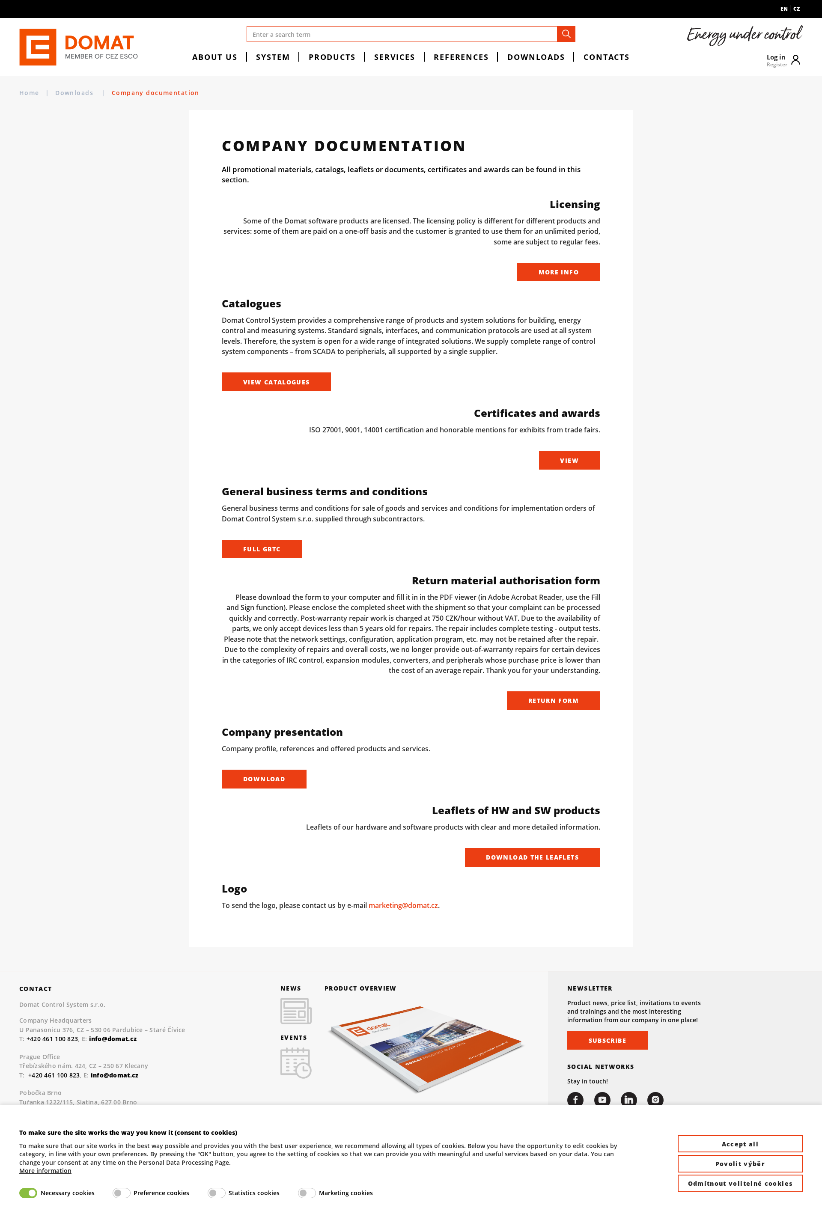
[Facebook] (575, 1100)
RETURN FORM (553, 700)
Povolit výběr (740, 1164)
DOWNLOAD (264, 779)
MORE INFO (559, 272)
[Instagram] (655, 1100)
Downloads (536, 56)
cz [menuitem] (796, 8)
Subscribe (607, 1040)
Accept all (740, 1144)
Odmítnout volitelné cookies (740, 1183)
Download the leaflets (532, 857)
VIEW (569, 460)
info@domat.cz (115, 1075)
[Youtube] (602, 1100)
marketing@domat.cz (403, 905)
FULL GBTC (261, 549)
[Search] (566, 34)
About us (215, 56)
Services (394, 56)
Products (332, 56)
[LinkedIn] (629, 1100)
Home (29, 93)
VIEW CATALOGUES (276, 382)
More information (45, 1170)
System (273, 56)
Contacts (607, 56)
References (461, 56)
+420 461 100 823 (52, 1039)
